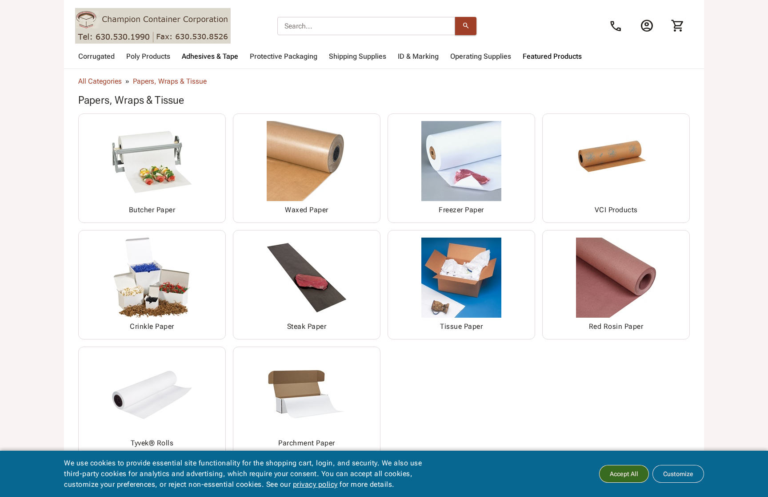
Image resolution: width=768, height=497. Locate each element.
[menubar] (384, 56)
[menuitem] (96, 56)
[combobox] (366, 26)
